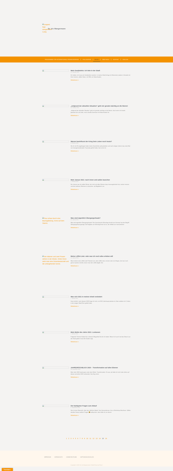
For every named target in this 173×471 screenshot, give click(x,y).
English (125, 59)
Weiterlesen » (75, 80)
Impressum (47, 457)
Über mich (105, 59)
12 (93, 438)
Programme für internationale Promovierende (62, 59)
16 (106, 438)
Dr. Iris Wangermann (57, 29)
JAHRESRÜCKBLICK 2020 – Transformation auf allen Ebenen (94, 368)
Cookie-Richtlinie (71, 457)
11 (90, 438)
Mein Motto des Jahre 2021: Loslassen (85, 332)
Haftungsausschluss (87, 457)
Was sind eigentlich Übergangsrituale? (85, 218)
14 (100, 438)
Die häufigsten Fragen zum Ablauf (84, 406)
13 (96, 438)
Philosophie (87, 59)
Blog (96, 59)
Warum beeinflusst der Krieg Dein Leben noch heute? (91, 141)
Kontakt (116, 59)
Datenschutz (59, 457)
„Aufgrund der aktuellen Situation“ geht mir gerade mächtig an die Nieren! (99, 106)
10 (87, 438)
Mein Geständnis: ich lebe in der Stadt (85, 70)
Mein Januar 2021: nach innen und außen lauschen (90, 180)
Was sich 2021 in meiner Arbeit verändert (86, 297)
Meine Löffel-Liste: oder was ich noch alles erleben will (92, 256)
